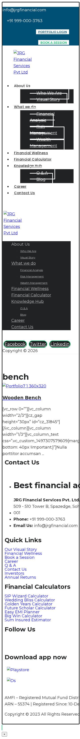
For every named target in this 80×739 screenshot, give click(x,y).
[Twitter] (46, 642)
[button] (15, 344)
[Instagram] (34, 642)
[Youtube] (59, 642)
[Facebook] (22, 642)
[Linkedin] (10, 642)
